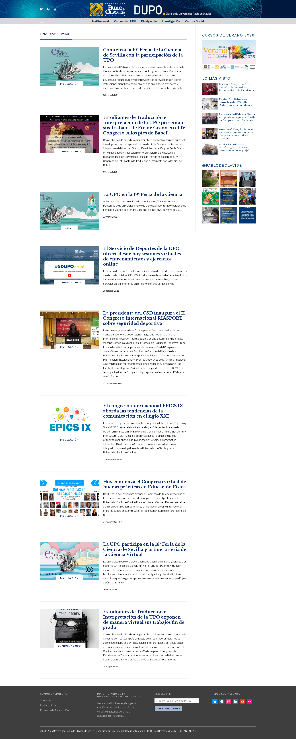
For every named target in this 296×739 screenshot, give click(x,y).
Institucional (100, 21)
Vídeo (69, 228)
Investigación (171, 21)
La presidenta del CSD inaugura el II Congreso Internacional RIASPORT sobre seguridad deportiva (144, 318)
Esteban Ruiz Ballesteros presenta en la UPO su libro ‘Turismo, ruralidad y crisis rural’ (236, 102)
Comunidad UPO (125, 21)
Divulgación (149, 21)
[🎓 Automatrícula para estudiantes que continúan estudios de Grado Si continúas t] (228, 196)
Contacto (45, 700)
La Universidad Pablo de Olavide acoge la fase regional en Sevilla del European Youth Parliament (237, 117)
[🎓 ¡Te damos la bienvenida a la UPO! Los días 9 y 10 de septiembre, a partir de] (210, 196)
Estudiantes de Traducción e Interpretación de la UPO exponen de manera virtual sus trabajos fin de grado (143, 619)
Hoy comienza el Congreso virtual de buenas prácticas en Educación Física (144, 484)
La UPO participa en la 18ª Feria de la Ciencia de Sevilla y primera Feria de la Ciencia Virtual (144, 549)
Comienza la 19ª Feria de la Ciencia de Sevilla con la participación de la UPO (143, 55)
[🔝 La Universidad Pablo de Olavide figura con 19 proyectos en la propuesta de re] (210, 215)
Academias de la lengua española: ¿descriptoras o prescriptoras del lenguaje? (234, 147)
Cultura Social (194, 21)
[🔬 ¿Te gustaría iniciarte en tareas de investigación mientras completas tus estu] (228, 215)
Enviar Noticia (48, 705)
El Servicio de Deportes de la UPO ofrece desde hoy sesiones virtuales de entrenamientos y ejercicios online (142, 256)
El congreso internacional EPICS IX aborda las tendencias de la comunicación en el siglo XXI (143, 411)
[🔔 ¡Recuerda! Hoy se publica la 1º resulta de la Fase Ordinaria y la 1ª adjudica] (247, 196)
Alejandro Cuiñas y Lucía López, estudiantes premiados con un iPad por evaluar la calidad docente (236, 134)
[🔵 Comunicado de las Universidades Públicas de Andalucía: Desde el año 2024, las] (247, 215)
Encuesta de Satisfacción (54, 710)
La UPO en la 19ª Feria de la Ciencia (142, 194)
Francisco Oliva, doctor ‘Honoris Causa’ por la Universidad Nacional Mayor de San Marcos (237, 87)
